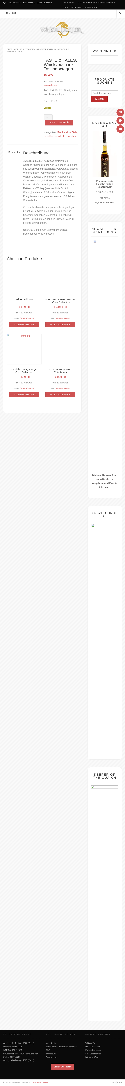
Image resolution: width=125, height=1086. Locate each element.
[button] (62, 1066)
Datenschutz (91, 7)
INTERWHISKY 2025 (12, 1050)
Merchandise (64, 132)
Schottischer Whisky (30, 49)
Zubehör (71, 136)
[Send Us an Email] (120, 112)
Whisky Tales (91, 1043)
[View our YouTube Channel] (120, 129)
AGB (66, 7)
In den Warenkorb (59, 122)
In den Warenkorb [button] (24, 325)
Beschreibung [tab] (14, 152)
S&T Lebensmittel (93, 1054)
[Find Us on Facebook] (120, 121)
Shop (16, 49)
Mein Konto (69, 2)
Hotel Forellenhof (92, 1047)
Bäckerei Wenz (92, 1057)
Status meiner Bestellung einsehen (96, 2)
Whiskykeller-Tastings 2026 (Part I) (18, 1043)
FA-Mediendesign (93, 1050)
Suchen (99, 99)
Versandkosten (51, 85)
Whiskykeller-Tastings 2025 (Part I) (18, 1060)
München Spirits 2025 (12, 1047)
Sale (74, 132)
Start (9, 49)
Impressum (76, 7)
